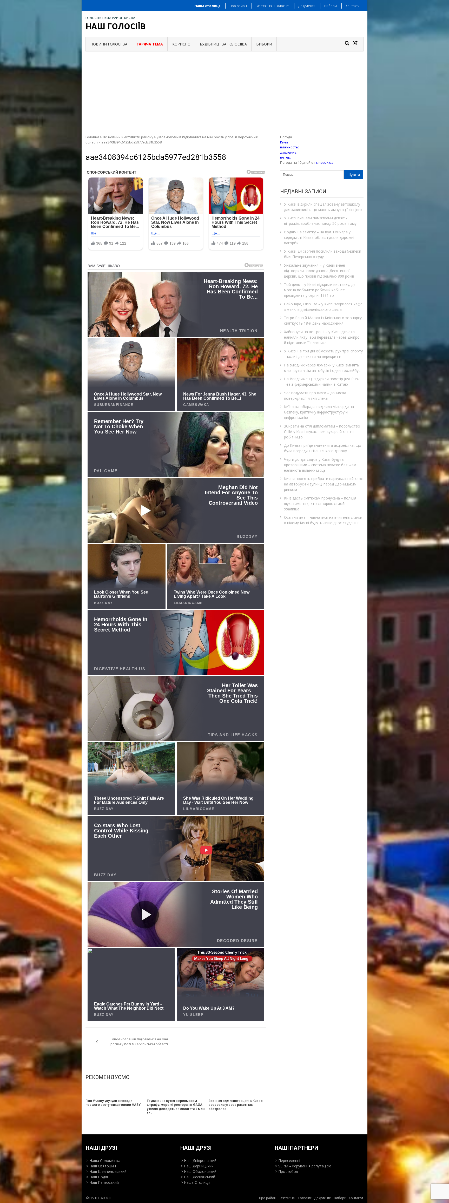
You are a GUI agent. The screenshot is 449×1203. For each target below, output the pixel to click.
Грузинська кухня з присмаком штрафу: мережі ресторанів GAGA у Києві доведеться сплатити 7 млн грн (175, 1107)
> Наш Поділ (97, 1176)
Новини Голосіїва (108, 44)
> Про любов (286, 1171)
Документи (306, 5)
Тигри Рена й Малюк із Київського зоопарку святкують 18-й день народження (323, 320)
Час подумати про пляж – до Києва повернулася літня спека (315, 395)
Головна (92, 137)
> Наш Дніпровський (198, 1160)
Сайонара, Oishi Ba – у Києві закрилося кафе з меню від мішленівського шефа (323, 306)
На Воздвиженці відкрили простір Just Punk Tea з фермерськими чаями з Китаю (322, 381)
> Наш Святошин (101, 1165)
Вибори (330, 5)
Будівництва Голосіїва (223, 44)
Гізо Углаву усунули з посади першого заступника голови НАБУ (113, 1103)
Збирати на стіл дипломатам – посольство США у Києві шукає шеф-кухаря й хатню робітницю (322, 431)
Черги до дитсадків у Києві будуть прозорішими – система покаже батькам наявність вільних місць (320, 465)
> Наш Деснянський (198, 1176)
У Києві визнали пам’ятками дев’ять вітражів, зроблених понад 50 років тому (320, 220)
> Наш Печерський (102, 1182)
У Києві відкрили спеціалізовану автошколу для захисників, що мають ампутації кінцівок (323, 207)
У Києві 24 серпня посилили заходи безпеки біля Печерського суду (322, 254)
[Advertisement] (224, 90)
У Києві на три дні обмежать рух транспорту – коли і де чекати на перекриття (323, 354)
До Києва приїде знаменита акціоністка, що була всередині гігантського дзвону (322, 448)
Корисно (181, 44)
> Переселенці (287, 1160)
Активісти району (138, 137)
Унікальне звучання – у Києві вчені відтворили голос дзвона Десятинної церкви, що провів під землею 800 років (319, 271)
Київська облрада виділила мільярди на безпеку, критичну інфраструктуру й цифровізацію (319, 412)
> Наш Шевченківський (106, 1171)
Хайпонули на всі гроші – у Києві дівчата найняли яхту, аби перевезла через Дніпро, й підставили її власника (322, 337)
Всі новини (112, 137)
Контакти (353, 5)
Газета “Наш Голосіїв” (272, 5)
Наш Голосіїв (115, 26)
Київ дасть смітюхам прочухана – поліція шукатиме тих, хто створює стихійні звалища (320, 503)
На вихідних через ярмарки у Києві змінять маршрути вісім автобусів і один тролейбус (322, 368)
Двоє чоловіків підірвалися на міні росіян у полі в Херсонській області (139, 1042)
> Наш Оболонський (198, 1171)
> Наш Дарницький (197, 1165)
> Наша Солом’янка (103, 1160)
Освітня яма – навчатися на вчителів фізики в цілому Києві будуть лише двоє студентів (323, 520)
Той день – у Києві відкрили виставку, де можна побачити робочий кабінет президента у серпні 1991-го (319, 290)
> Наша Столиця (195, 1182)
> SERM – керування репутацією (303, 1165)
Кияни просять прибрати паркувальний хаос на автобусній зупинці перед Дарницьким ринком (323, 484)
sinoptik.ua (324, 162)
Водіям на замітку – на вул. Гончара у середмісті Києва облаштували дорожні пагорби (319, 237)
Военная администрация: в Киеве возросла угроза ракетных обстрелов (235, 1105)
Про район (238, 5)
